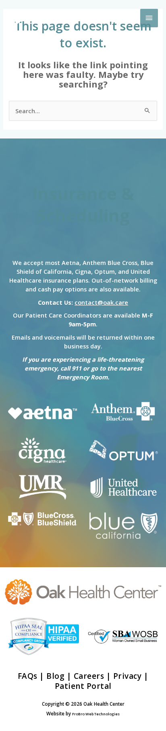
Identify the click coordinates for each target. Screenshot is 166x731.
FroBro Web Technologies (96, 714)
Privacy (127, 676)
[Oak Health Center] (46, 18)
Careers (89, 676)
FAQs (27, 676)
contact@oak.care (101, 302)
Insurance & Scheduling (83, 204)
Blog (55, 676)
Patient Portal (83, 686)
